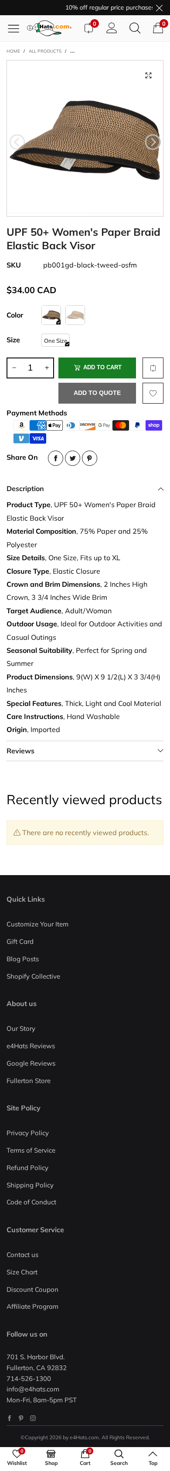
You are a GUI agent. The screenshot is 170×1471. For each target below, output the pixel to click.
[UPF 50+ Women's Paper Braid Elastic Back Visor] (85, 138)
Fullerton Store (29, 1081)
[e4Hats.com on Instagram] (33, 1418)
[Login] (111, 28)
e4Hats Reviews (31, 1046)
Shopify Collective (33, 976)
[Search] (134, 28)
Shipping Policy (30, 1185)
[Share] (55, 458)
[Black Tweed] (51, 315)
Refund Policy (27, 1167)
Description (25, 488)
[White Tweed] (75, 315)
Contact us (22, 1254)
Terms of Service (31, 1150)
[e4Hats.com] (52, 28)
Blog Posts (23, 959)
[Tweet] (72, 458)
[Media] (148, 75)
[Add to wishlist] (153, 393)
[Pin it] (89, 458)
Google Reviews (31, 1063)
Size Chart (22, 1272)
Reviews (20, 750)
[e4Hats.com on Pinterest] (21, 1418)
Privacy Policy (28, 1133)
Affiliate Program (32, 1306)
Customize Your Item (37, 924)
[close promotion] (159, 7)
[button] (17, 142)
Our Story (21, 1028)
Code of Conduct (31, 1202)
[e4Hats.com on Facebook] (9, 1418)
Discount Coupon (32, 1289)
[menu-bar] (17, 28)
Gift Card (20, 941)
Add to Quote (97, 392)
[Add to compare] (153, 368)
